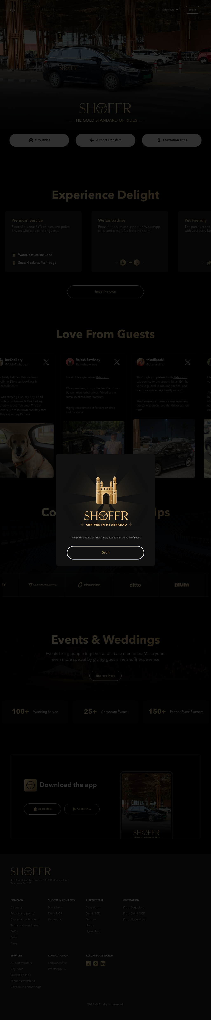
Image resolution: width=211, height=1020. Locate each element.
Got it (105, 552)
